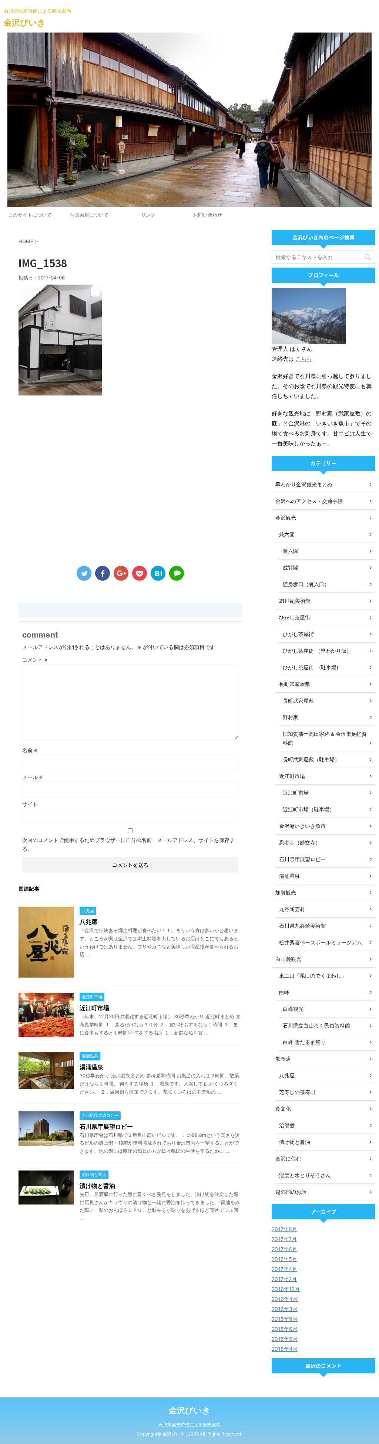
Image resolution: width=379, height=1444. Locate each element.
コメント (35, 659)
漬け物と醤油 (97, 1185)
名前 (29, 750)
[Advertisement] (130, 482)
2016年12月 (286, 1289)
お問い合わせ (207, 215)
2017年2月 (284, 1279)
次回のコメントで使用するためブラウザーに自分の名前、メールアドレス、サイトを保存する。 (128, 844)
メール (32, 777)
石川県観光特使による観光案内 (189, 1424)
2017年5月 (284, 1259)
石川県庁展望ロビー (106, 1126)
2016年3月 (285, 1309)
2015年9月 (285, 1319)
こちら (303, 358)
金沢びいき (25, 22)
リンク (148, 215)
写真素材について (89, 215)
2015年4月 (285, 1349)
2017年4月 (284, 1269)
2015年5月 (285, 1339)
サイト (30, 804)
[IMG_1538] (158, 573)
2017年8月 (284, 1229)
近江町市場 (94, 1008)
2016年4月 (285, 1299)
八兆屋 (88, 921)
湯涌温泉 (91, 1067)
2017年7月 (284, 1239)
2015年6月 (285, 1329)
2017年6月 (284, 1249)
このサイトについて (29, 215)
